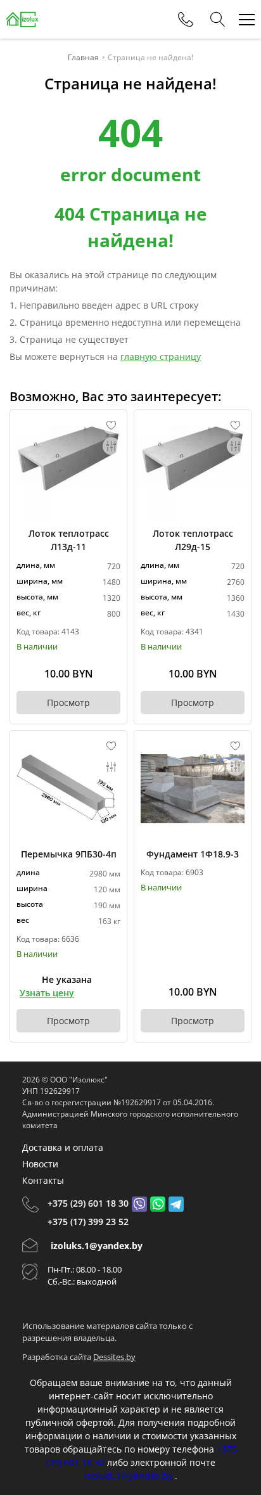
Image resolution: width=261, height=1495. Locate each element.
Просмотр (68, 702)
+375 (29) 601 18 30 (88, 1203)
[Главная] (22, 19)
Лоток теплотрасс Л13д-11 (69, 540)
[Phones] (185, 19)
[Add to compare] (111, 446)
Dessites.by (114, 1357)
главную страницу (160, 356)
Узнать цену (47, 993)
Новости (40, 1164)
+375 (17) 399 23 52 (88, 1222)
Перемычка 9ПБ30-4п (69, 854)
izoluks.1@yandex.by (97, 1246)
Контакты (43, 1180)
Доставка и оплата (62, 1147)
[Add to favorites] (111, 425)
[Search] (218, 19)
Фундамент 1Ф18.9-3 (192, 854)
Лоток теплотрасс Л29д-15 (193, 540)
